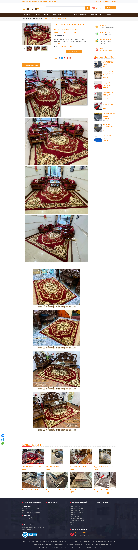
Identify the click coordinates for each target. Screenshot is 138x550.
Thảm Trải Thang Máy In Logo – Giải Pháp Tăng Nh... (108, 137)
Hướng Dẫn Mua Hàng (76, 518)
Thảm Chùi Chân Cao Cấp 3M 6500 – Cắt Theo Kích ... (108, 63)
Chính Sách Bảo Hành (75, 514)
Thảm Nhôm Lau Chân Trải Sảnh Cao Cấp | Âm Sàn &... (109, 115)
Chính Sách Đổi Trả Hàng (76, 512)
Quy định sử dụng (74, 516)
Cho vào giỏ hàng (73, 51)
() (111, 8)
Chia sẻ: (56, 58)
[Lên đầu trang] (135, 545)
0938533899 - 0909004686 (33, 512)
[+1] (67, 58)
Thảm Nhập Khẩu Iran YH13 (53, 466)
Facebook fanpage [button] (102, 502)
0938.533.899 (109, 50)
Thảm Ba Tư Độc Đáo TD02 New (78, 466)
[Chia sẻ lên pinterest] (65, 58)
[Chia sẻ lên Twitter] (62, 58)
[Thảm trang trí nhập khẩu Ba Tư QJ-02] (33, 456)
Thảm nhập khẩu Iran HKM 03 (30, 489)
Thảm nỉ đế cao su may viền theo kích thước (108, 104)
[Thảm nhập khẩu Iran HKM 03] (33, 480)
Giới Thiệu (72, 522)
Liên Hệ (72, 524)
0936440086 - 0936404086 (33, 522)
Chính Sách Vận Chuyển (76, 508)
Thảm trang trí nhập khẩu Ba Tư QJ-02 (32, 466)
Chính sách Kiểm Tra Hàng (77, 510)
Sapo (105, 547)
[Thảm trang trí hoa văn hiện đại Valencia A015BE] (105, 480)
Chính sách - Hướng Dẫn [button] (80, 502)
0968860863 (29, 529)
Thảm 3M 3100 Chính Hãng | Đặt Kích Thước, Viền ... (108, 94)
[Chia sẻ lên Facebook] (59, 58)
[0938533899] (2, 443)
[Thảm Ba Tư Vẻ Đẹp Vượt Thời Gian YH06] (105, 456)
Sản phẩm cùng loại (31, 445)
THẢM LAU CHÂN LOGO (103, 57)
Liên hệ (102, 1)
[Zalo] (2, 439)
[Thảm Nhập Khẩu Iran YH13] (57, 456)
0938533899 (99, 8)
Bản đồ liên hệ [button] (52, 502)
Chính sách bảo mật (75, 506)
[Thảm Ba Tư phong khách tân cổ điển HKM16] (81, 480)
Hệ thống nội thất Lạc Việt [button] (32, 502)
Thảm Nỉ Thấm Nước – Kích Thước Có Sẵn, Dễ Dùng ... (109, 126)
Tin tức (97, 1)
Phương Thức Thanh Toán (77, 520)
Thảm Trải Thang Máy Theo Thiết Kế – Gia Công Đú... (108, 73)
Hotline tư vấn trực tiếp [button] (79, 529)
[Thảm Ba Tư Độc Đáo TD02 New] (81, 456)
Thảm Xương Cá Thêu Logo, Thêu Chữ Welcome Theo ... (109, 83)
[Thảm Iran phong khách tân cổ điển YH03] (57, 480)
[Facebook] (2, 435)
